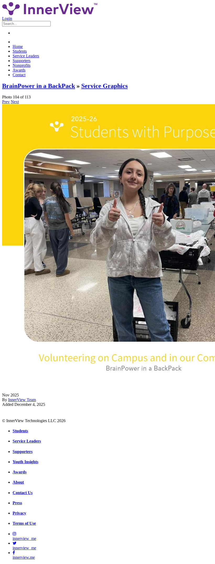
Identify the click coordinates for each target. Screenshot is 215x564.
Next (15, 101)
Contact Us (23, 492)
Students (20, 51)
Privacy (19, 513)
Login (7, 18)
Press (17, 503)
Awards (19, 70)
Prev (6, 101)
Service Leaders (26, 56)
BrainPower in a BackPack (38, 85)
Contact (19, 75)
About (18, 482)
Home (18, 46)
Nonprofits (21, 65)
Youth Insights (25, 462)
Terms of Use (24, 523)
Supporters (21, 60)
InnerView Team (22, 399)
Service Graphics (104, 85)
